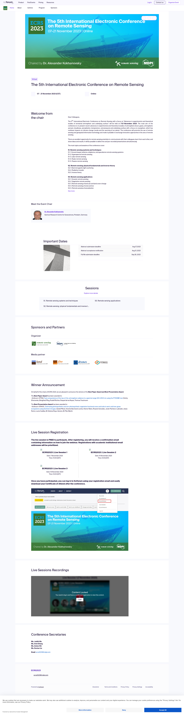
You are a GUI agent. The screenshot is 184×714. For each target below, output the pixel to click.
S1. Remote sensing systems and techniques (61, 301)
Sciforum (41, 687)
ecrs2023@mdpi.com (43, 652)
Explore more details (91, 293)
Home (12, 8)
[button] (51, 2)
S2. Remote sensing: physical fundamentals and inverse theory (66, 306)
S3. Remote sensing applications (107, 301)
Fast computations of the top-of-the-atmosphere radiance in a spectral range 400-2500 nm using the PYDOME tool (83, 398)
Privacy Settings (137, 687)
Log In (149, 2)
